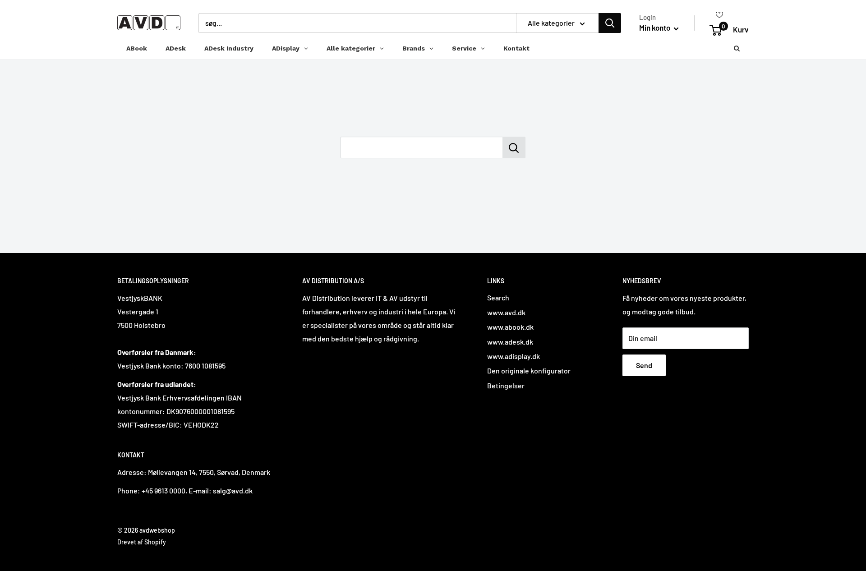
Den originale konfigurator (529, 370)
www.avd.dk (506, 312)
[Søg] (610, 23)
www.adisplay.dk (513, 356)
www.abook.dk (510, 326)
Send (644, 365)
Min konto (655, 27)
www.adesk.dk (510, 341)
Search (498, 297)
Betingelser (506, 385)
